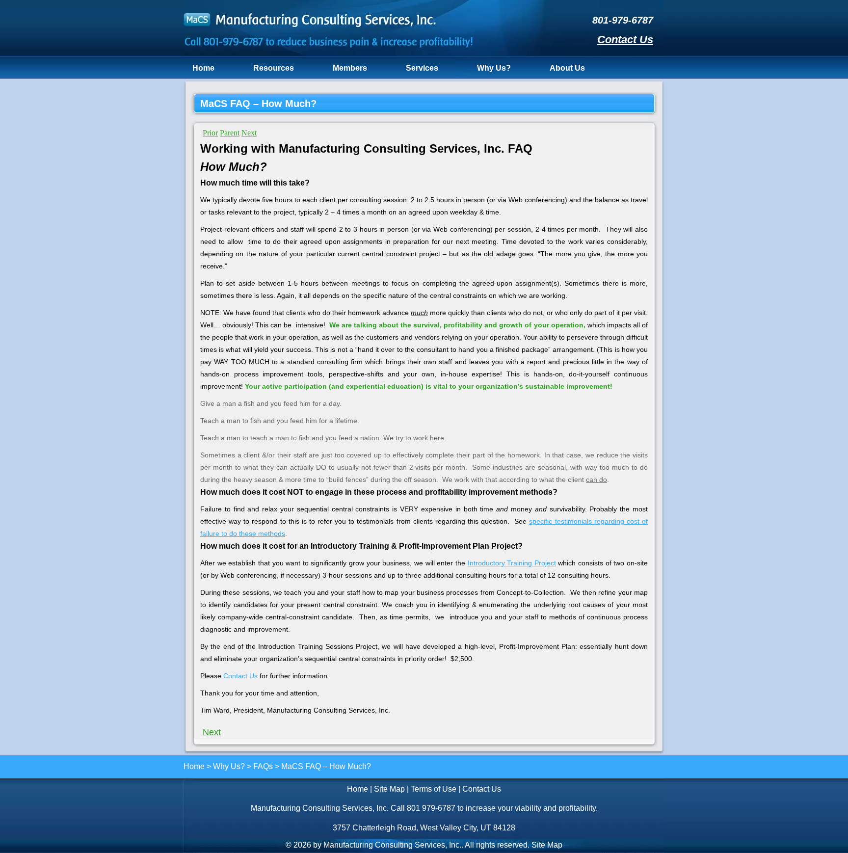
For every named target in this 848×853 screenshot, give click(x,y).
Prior (210, 133)
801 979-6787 (431, 808)
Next (249, 133)
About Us (567, 68)
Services (422, 68)
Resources (273, 68)
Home (203, 68)
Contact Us (625, 39)
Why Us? (494, 68)
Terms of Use (433, 789)
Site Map (389, 789)
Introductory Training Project (512, 563)
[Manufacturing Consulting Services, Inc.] (329, 53)
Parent (229, 133)
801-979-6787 (622, 20)
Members (350, 68)
